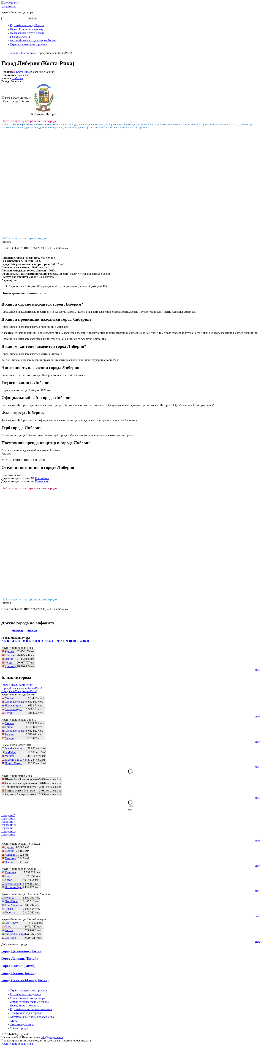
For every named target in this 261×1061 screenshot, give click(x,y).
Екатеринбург (13, 709)
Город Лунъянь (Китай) (19, 958)
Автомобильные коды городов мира (32, 1016)
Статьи (14, 1020)
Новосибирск (13, 705)
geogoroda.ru (8, 6)
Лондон (9, 726)
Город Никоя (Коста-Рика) (17, 684)
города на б (8, 815)
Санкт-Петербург (15, 701)
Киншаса (10, 872)
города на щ (8, 831)
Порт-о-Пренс (13, 763)
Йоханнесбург (13, 887)
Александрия (13, 883)
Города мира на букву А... (25, 1005)
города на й (8, 818)
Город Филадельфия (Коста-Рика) (21, 688)
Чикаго (9, 908)
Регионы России (20, 36)
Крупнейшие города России (27, 25)
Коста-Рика (23, 71)
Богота (9, 930)
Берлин (9, 734)
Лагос (8, 879)
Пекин (9, 658)
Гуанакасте (24, 75)
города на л (8, 821)
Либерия (17, 78)
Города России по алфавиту (27, 29)
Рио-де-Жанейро (15, 933)
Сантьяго (10, 937)
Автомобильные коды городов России (33, 40)
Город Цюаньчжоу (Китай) (21, 951)
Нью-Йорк (11, 901)
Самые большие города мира (27, 998)
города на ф (8, 824)
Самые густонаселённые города (29, 1001)
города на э (8, 834)
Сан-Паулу (11, 922)
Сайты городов (19, 1028)
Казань (9, 712)
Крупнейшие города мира (25, 994)
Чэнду (8, 662)
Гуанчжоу (11, 666)
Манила (9, 755)
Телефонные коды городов (26, 1012)
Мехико (9, 897)
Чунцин (9, 651)
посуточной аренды (49, 450)
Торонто (10, 912)
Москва (9, 698)
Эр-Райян (10, 752)
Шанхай (10, 655)
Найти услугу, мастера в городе (24, 238)
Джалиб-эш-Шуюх (16, 759)
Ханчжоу (10, 858)
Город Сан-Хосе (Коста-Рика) (19, 691)
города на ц (8, 827)
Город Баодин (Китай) (18, 966)
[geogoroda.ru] (10, 2)
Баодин (9, 850)
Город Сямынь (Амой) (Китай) (24, 980)
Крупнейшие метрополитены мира (31, 1009)
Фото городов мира (22, 1024)
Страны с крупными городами (28, 44)
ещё (257, 669)
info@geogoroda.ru (52, 1037)
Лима (8, 926)
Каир (8, 876)
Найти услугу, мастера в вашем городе (29, 599)
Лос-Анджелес (14, 905)
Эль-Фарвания (13, 748)
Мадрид (9, 738)
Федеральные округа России (27, 32)
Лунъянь (10, 854)
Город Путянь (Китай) (18, 973)
